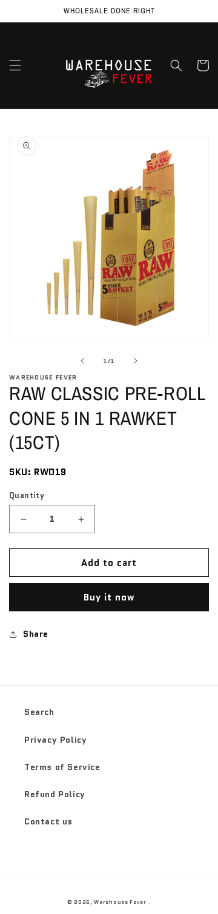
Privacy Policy (55, 740)
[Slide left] (82, 360)
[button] (15, 65)
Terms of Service (62, 767)
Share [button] (35, 634)
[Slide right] (135, 360)
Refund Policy (54, 794)
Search (39, 712)
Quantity (26, 495)
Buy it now (109, 597)
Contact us (48, 821)
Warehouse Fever (120, 902)
